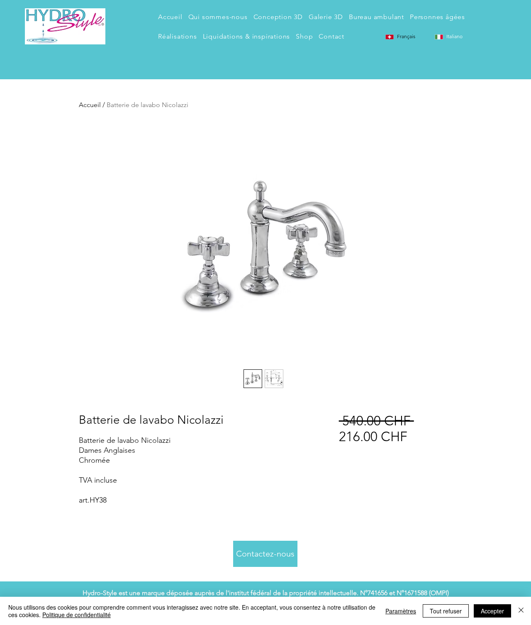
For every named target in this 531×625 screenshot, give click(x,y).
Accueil (90, 105)
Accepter (492, 611)
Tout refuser (446, 611)
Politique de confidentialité (76, 614)
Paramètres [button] (400, 611)
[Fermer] (521, 610)
